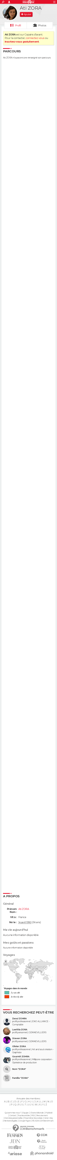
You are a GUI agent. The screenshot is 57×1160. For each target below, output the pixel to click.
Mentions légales (10, 1121)
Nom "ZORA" (19, 1069)
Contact (12, 1115)
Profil (18, 25)
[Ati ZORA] (9, 12)
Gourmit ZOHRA (20, 1056)
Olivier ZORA (19, 1046)
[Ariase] (15, 1153)
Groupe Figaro (25, 1121)
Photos (42, 25)
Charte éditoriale (37, 1113)
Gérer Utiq (48, 1118)
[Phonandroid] (42, 1153)
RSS (33, 1115)
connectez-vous (35, 38)
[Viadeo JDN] (42, 1147)
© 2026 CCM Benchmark (42, 1121)
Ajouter (27, 14)
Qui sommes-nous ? (13, 1113)
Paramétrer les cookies (33, 1118)
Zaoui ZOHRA (19, 1018)
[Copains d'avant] (15, 1147)
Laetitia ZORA (19, 1029)
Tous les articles (24, 1115)
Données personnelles (13, 1118)
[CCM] (42, 1135)
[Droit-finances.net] (42, 1141)
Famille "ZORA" (20, 1078)
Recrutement (42, 1115)
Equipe (25, 1113)
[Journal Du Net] (15, 1141)
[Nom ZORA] (7, 1069)
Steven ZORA (19, 1038)
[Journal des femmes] (15, 1135)
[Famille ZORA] (7, 1078)
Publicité (49, 1113)
